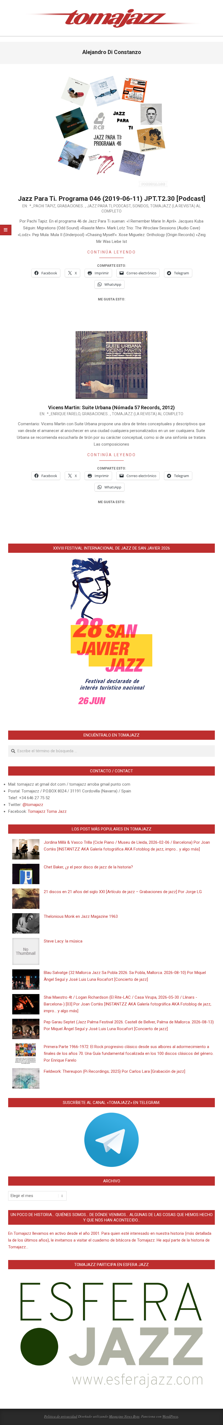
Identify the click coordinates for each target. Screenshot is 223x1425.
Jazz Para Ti (99, 206)
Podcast (122, 206)
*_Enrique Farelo (63, 414)
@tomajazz (33, 804)
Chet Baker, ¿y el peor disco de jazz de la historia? (88, 867)
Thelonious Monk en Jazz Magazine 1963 (81, 916)
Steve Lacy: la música (63, 941)
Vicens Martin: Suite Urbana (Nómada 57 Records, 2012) (111, 407)
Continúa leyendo (111, 252)
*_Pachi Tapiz (42, 206)
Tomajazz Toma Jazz (47, 811)
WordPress (170, 1416)
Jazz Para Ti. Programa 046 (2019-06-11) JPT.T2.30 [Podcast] (111, 198)
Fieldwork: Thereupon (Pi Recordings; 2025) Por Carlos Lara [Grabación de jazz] (114, 1071)
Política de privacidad (60, 1416)
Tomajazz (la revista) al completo (147, 414)
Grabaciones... (71, 206)
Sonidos (140, 206)
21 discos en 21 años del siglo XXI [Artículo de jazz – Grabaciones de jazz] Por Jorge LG (123, 891)
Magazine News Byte (124, 1416)
